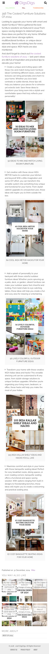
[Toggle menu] (3, 3)
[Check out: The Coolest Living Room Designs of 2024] (24, 614)
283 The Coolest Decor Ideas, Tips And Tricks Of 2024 (9, 586)
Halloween (10, 8)
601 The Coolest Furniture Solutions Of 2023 (40, 585)
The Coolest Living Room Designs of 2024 (24, 609)
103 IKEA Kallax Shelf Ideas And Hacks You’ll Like (25, 456)
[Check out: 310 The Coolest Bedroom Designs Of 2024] (24, 590)
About (35, 650)
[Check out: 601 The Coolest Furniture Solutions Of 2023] (39, 590)
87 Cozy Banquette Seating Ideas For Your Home (24, 555)
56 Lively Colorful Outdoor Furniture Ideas (25, 360)
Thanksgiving (38, 8)
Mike (33, 570)
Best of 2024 (8, 635)
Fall (23, 8)
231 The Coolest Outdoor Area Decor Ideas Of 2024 (9, 610)
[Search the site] (45, 3)
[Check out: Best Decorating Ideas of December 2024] (39, 614)
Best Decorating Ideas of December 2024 (40, 609)
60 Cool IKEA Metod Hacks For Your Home (25, 261)
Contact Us (13, 650)
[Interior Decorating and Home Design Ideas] (24, 4)
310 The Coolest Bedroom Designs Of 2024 (24, 585)
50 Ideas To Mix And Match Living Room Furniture (25, 162)
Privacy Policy (25, 650)
